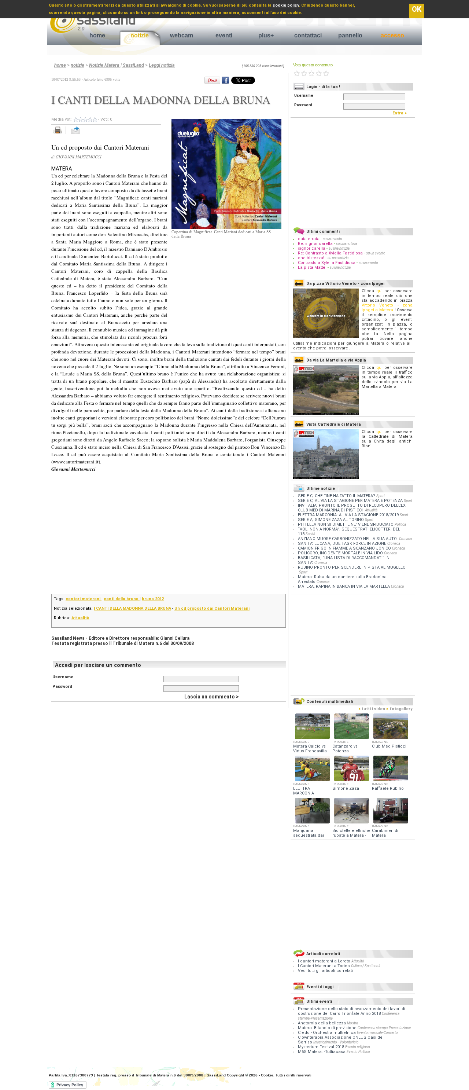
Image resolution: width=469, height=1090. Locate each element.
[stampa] (60, 134)
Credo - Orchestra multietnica (327, 1032)
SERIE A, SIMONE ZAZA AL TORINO (331, 519)
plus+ (266, 35)
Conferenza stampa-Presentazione (384, 1028)
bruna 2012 (153, 599)
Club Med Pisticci (389, 746)
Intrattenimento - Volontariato (336, 1042)
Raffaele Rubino (388, 788)
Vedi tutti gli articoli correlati (325, 970)
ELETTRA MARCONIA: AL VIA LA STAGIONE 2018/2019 (348, 515)
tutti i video (371, 709)
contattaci (308, 35)
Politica (400, 524)
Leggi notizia (162, 65)
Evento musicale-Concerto (377, 1033)
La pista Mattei (312, 267)
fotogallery (399, 709)
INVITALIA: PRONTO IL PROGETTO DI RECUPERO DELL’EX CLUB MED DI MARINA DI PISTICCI (352, 508)
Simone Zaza (345, 788)
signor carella (312, 248)
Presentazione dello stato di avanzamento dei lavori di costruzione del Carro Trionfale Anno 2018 (351, 1011)
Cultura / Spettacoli (365, 966)
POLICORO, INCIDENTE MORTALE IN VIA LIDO (340, 553)
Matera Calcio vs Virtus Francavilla (310, 748)
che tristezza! (311, 258)
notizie (139, 35)
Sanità (310, 534)
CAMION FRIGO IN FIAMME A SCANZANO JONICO (344, 548)
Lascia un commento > (211, 697)
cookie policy (286, 5)
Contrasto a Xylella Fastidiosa (326, 262)
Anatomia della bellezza (322, 1023)
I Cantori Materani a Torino (324, 966)
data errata (309, 238)
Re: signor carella (316, 243)
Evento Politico (358, 1052)
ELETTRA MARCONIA (303, 791)
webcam (181, 35)
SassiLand (216, 1075)
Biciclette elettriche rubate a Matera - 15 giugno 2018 (351, 835)
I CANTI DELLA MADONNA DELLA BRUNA (132, 608)
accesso (392, 35)
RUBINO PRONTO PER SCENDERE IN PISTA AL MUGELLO (352, 567)
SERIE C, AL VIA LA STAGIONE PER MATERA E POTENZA (350, 500)
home (97, 35)
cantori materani (83, 599)
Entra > (401, 113)
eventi (223, 35)
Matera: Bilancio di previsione (327, 1027)
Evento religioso (357, 1047)
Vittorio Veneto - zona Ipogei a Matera (387, 307)
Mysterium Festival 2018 (321, 1047)
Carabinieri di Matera (385, 833)
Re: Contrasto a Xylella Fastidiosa (330, 253)
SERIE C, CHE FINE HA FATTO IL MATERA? (336, 495)
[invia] (83, 134)
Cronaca (405, 539)
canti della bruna (122, 599)
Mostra (352, 1023)
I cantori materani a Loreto (324, 961)
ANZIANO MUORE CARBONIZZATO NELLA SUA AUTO (348, 538)
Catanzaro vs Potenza (345, 748)
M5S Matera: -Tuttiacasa (322, 1051)
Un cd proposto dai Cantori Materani (212, 608)
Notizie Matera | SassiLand (116, 65)
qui (379, 291)
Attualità (80, 618)
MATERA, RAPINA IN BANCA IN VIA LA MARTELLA (344, 586)
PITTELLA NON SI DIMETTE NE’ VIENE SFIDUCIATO (346, 524)
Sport (380, 496)
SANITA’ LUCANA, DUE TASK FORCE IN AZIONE (342, 543)
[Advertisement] (226, 284)
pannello (350, 35)
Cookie (267, 1075)
